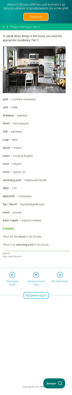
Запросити (36, 16)
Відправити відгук (36, 295)
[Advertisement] (36, 331)
